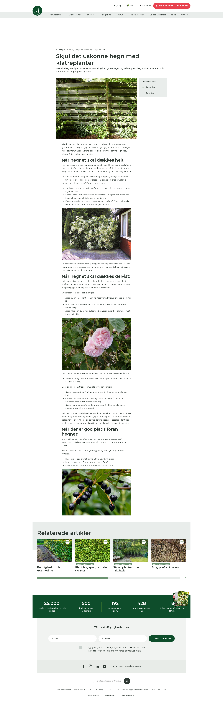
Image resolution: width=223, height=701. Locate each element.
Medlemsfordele (136, 15)
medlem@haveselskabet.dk (135, 690)
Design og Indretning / (84, 50)
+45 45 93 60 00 (113, 690)
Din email (105, 638)
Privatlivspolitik (93, 695)
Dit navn (55, 638)
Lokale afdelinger (158, 15)
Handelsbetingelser (128, 695)
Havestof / (70, 50)
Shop (173, 15)
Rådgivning (106, 15)
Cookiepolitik (110, 695)
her (94, 651)
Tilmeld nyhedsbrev (161, 638)
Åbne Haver (74, 15)
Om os (184, 15)
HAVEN (120, 15)
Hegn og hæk (99, 50)
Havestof (90, 15)
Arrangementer (57, 15)
